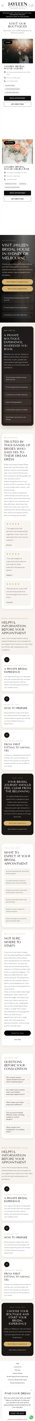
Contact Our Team (17, 1033)
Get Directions (17, 104)
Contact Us (17, 1367)
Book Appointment (17, 98)
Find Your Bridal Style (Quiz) (17, 1380)
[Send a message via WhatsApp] (31, 1417)
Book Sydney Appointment (17, 289)
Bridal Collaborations (17, 1383)
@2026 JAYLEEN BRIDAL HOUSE (17, 1419)
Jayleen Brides (17, 1373)
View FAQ (17, 1039)
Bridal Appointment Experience (17, 1376)
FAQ (17, 1364)
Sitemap (17, 1370)
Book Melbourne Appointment (17, 282)
